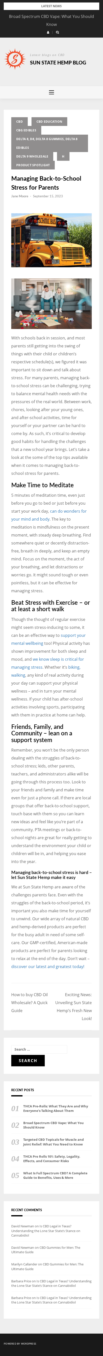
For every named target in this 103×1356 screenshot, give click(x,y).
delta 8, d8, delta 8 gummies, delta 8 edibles (47, 143)
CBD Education (49, 121)
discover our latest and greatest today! (47, 966)
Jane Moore (19, 196)
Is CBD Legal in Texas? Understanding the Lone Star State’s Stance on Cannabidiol (45, 1230)
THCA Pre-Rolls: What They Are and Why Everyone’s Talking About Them (55, 1108)
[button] (48, 32)
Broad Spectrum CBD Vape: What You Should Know (53, 1125)
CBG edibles (26, 130)
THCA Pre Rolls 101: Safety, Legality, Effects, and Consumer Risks (51, 1158)
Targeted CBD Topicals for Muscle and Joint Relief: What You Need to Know (53, 1141)
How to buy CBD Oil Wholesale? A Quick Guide (29, 1002)
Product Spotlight (33, 165)
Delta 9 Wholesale (32, 156)
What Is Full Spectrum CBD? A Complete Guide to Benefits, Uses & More (55, 1175)
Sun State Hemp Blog (58, 62)
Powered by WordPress (20, 1343)
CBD (19, 121)
